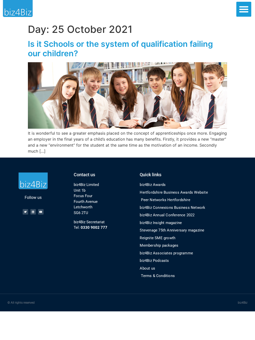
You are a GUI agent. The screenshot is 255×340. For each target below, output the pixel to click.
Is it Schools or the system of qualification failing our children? (120, 48)
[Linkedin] (33, 212)
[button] (243, 9)
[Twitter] (25, 212)
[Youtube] (41, 212)
